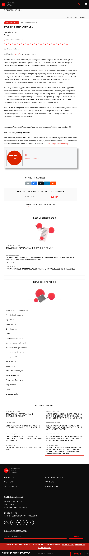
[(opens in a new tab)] (44, 269)
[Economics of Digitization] (44, 347)
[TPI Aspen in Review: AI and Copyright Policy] (44, 248)
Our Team (9, 482)
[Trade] (44, 389)
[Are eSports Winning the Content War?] (24, 448)
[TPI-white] (8, 4)
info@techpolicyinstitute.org (20, 516)
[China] (44, 333)
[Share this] (34, 183)
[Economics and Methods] (44, 342)
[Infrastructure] (44, 361)
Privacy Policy (52, 486)
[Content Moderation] (44, 338)
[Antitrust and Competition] (44, 310)
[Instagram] (31, 522)
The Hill (16, 54)
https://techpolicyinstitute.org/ (56, 143)
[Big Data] (44, 319)
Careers (49, 482)
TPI (8, 35)
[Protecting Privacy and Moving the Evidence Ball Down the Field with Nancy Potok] (64, 425)
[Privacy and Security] (44, 380)
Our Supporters (54, 477)
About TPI (9, 477)
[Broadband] (44, 329)
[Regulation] (44, 384)
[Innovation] (44, 366)
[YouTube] (18, 522)
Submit (54, 197)
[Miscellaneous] (44, 375)
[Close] (87, 553)
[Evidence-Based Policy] (44, 352)
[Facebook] (6, 522)
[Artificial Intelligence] (44, 315)
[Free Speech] (44, 356)
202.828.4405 (10, 513)
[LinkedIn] (25, 522)
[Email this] (28, 183)
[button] (79, 4)
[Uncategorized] (44, 394)
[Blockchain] (44, 324)
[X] (12, 522)
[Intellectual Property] (44, 370)
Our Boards (10, 486)
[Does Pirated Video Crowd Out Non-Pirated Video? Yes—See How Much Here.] (24, 436)
